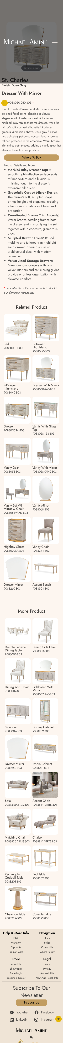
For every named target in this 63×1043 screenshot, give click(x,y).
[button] (55, 41)
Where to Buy (31, 157)
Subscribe (31, 1002)
